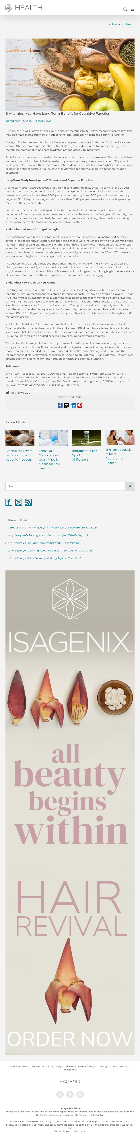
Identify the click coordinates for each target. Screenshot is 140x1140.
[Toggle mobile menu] (133, 9)
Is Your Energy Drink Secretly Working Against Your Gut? (44, 558)
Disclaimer (80, 1131)
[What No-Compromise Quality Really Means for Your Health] (53, 438)
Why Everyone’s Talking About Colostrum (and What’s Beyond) (48, 535)
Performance (119, 1066)
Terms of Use (61, 1131)
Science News (42, 120)
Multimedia (70, 1069)
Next (129, 24)
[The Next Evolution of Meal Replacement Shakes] (120, 437)
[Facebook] (8, 502)
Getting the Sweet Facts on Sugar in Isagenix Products (19, 455)
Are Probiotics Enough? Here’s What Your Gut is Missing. (44, 543)
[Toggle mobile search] (125, 9)
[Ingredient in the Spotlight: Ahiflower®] (86, 438)
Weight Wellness (64, 1066)
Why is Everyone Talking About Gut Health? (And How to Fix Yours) (50, 550)
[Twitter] (18, 502)
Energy (104, 1066)
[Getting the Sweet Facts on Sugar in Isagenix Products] (19, 438)
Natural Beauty (86, 1066)
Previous (117, 24)
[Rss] (28, 502)
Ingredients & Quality (18, 120)
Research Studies (41, 1066)
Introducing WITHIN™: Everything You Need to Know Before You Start (52, 527)
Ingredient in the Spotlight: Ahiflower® (84, 455)
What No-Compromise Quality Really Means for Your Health (49, 459)
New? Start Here (18, 1066)
